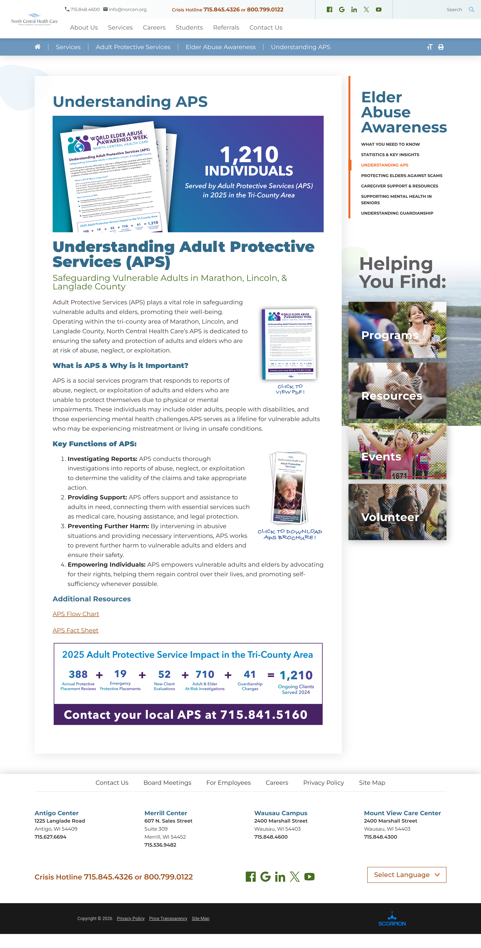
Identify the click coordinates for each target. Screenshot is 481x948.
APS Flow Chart (76, 614)
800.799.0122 (265, 9)
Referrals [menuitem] (226, 27)
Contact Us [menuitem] (266, 27)
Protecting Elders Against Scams (401, 175)
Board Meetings (167, 782)
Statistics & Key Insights (390, 154)
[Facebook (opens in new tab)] (251, 878)
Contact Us (112, 782)
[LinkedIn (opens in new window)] (354, 10)
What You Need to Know (390, 144)
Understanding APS (384, 165)
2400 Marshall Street (281, 821)
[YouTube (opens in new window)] (378, 10)
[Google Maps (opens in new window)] (342, 10)
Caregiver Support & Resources (399, 186)
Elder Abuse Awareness (221, 47)
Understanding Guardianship (397, 213)
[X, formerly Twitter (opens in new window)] (366, 10)
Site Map (372, 782)
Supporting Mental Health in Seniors (396, 199)
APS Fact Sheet (75, 630)
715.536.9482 (160, 845)
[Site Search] (471, 9)
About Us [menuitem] (84, 27)
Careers (277, 782)
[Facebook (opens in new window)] (329, 10)
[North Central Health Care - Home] (32, 19)
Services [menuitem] (120, 27)
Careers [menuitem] (154, 27)
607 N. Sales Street (168, 821)
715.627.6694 (50, 837)
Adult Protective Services (133, 47)
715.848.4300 (380, 837)
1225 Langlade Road (60, 821)
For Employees (228, 782)
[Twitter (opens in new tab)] (295, 878)
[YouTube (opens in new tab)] (309, 878)
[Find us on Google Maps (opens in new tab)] (265, 878)
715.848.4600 (271, 837)
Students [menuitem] (189, 27)
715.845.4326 (222, 9)
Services (68, 47)
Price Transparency (168, 918)
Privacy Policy (323, 782)
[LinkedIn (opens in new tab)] (280, 878)
